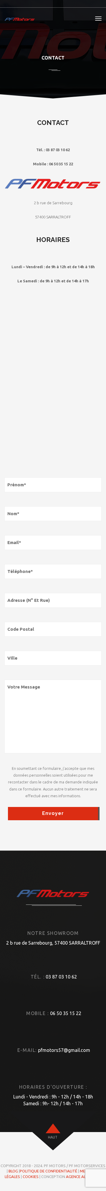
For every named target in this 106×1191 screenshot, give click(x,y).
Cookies (31, 1176)
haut (52, 1137)
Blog (13, 1171)
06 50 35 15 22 (65, 1013)
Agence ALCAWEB (82, 1176)
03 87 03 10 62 (61, 976)
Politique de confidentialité (48, 1171)
